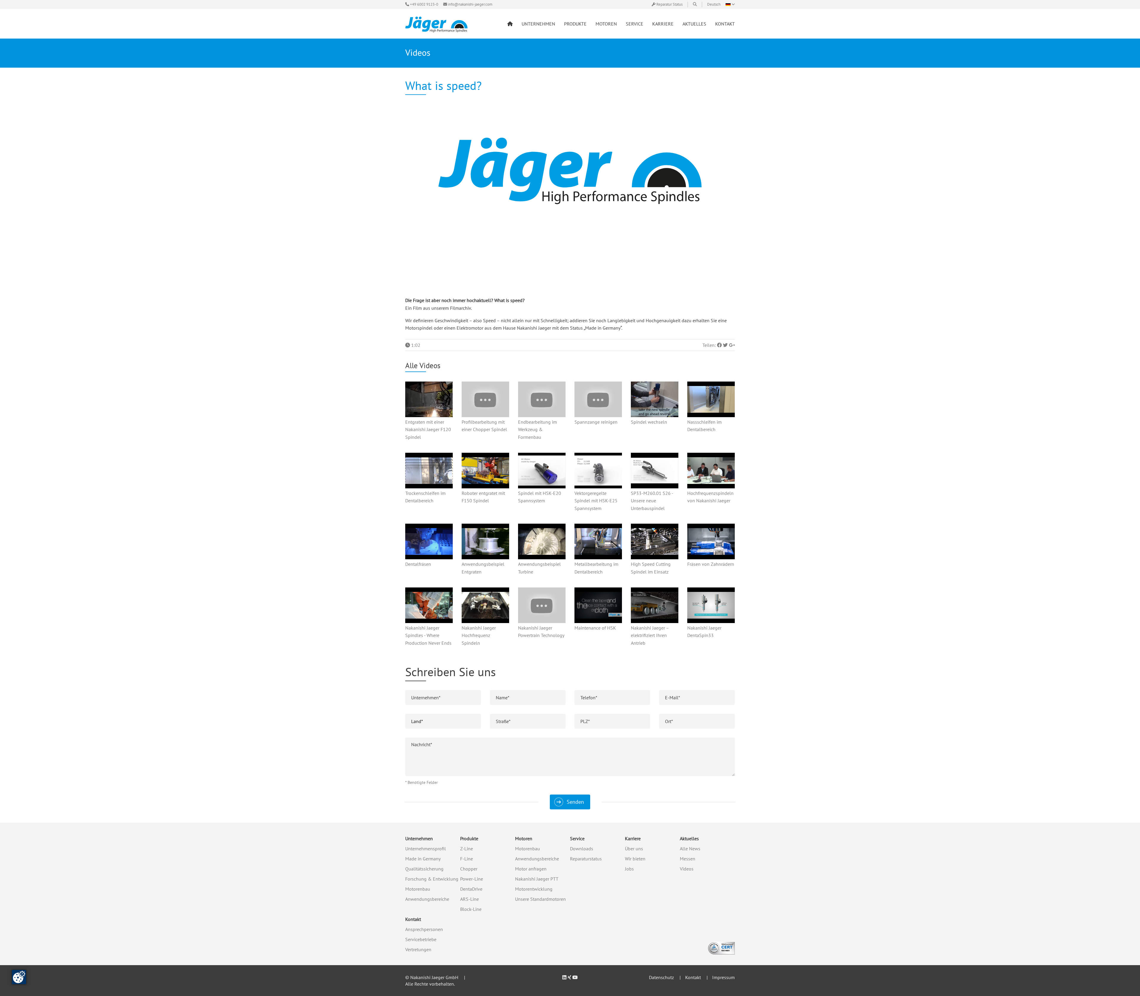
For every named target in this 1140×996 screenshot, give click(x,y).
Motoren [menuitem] (606, 24)
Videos (687, 869)
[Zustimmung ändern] (19, 977)
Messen (687, 859)
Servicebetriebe (420, 939)
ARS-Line (469, 899)
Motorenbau (417, 889)
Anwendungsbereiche (427, 899)
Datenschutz (661, 977)
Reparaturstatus (586, 859)
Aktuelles (689, 838)
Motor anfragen (531, 869)
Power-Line (471, 879)
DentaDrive (471, 889)
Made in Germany (423, 859)
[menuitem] (510, 24)
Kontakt (413, 919)
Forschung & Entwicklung (431, 879)
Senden (575, 801)
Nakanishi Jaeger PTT (536, 879)
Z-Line (466, 849)
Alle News (690, 849)
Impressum (723, 977)
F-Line (466, 859)
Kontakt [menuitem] (725, 24)
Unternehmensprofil (425, 849)
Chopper (468, 869)
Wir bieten (635, 859)
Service (577, 838)
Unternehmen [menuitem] (538, 24)
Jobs (629, 869)
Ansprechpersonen (424, 929)
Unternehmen (419, 838)
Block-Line (471, 909)
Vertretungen (418, 949)
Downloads (581, 849)
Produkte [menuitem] (575, 24)
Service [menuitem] (634, 24)
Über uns (634, 849)
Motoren (523, 838)
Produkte (469, 838)
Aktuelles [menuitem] (694, 24)
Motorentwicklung (533, 889)
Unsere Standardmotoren (540, 899)
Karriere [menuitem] (663, 24)
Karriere (633, 838)
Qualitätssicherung (424, 869)
